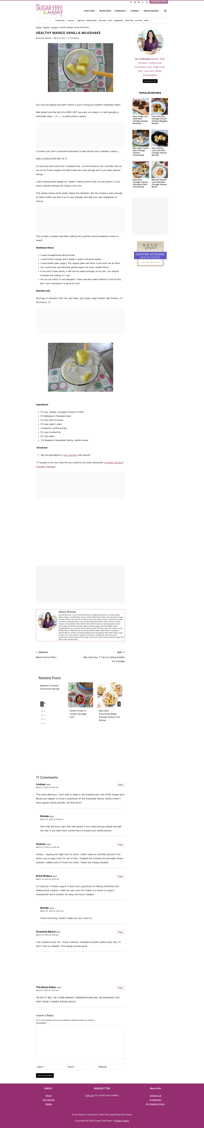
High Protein (91, 20)
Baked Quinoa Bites (46, 655)
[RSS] (142, 2)
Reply (120, 785)
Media (48, 1104)
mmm (146, 20)
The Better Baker (46, 987)
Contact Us (155, 1095)
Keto (110, 20)
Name (41, 1067)
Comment (42, 1023)
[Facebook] (131, 2)
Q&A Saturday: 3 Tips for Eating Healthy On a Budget (104, 657)
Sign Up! (89, 1095)
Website (102, 1067)
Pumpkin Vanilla (113, 462)
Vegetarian (118, 20)
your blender (70, 455)
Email (71, 1067)
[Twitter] (146, 2)
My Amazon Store (155, 1104)
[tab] (44, 703)
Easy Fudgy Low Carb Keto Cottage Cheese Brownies (140, 119)
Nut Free (138, 20)
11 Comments (73, 38)
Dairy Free (129, 20)
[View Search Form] (165, 10)
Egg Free (80, 20)
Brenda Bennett (44, 38)
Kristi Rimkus (44, 875)
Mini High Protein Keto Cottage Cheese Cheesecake (140, 151)
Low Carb (102, 20)
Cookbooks (155, 1099)
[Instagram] (135, 2)
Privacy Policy (122, 1120)
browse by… (60, 20)
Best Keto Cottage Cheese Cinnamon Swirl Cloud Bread (140, 183)
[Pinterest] (138, 2)
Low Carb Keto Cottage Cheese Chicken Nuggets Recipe (160, 119)
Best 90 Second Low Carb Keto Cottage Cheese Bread (159, 183)
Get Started (48, 1099)
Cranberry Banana (45, 466)
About (48, 1095)
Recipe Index (105, 11)
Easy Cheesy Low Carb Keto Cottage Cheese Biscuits (159, 151)
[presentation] (80, 694)
